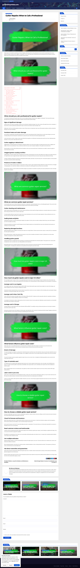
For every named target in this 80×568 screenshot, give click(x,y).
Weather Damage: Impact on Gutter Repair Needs (48, 486)
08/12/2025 (63, 554)
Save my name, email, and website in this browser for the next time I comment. (17, 534)
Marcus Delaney (12, 18)
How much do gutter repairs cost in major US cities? (12, 100)
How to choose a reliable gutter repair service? (11, 109)
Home (13, 8)
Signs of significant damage (9, 90)
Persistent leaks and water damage (10, 91)
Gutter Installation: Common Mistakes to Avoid (68, 28)
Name (4, 518)
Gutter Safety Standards (65, 60)
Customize (4, 565)
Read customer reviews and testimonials (11, 111)
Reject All (10, 565)
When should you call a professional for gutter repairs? (13, 89)
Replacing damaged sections (9, 98)
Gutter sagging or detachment (10, 92)
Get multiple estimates (9, 112)
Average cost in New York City (10, 102)
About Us (8, 8)
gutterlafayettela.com (10, 5)
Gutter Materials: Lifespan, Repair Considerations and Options (11, 487)
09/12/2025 (25, 554)
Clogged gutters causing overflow (10, 93)
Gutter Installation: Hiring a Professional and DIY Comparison (49, 553)
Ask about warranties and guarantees (11, 113)
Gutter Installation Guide (7, 550)
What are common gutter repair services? (11, 95)
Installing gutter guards (9, 99)
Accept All (16, 565)
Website (4, 529)
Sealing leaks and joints (9, 97)
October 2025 (63, 75)
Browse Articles (20, 8)
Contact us (28, 8)
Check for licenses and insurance (10, 110)
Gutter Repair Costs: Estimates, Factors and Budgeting (29, 487)
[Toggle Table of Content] (20, 88)
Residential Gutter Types (65, 63)
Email (4, 523)
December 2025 (63, 70)
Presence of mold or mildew (9, 94)
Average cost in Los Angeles (9, 101)
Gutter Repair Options (9, 13)
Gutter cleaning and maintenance (10, 96)
